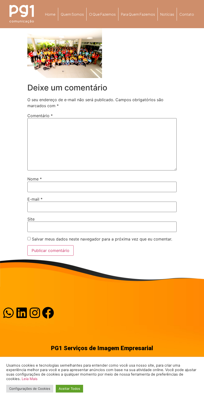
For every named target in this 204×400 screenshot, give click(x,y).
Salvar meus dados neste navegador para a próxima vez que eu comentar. (102, 239)
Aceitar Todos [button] (69, 389)
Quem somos (72, 14)
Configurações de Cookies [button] (29, 389)
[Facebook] (48, 313)
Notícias (167, 14)
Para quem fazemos (138, 14)
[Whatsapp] (8, 313)
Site (31, 219)
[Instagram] (35, 313)
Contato (186, 14)
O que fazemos (102, 14)
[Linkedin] (22, 313)
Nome (34, 179)
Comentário (40, 116)
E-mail (35, 199)
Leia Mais (30, 379)
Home (50, 14)
